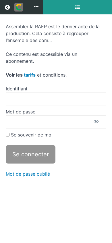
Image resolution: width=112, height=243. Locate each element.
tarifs (30, 75)
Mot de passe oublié (28, 174)
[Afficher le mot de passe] (96, 121)
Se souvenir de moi (31, 135)
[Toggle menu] (36, 7)
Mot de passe (20, 112)
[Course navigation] (77, 7)
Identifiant (17, 89)
